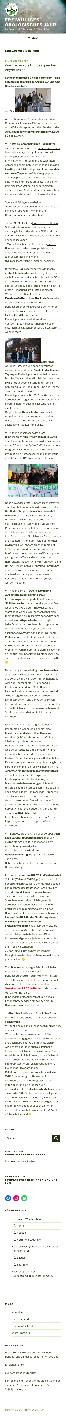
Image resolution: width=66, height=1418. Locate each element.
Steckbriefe (41, 298)
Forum (9, 766)
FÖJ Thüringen (20, 1264)
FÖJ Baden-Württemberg (27, 1219)
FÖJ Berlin (18, 1226)
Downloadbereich (15, 745)
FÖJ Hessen (19, 1232)
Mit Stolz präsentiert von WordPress (24, 1409)
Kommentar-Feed (22, 1326)
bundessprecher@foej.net (20, 1161)
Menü (35, 38)
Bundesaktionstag (22, 967)
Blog (21, 302)
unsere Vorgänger (49, 148)
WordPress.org (21, 1332)
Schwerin (17, 277)
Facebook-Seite (15, 298)
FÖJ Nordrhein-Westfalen (27, 1239)
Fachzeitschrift (14, 315)
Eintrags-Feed (20, 1319)
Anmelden (18, 1312)
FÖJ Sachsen (19, 1257)
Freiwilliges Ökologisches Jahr (30, 22)
